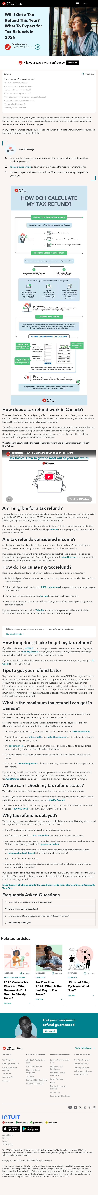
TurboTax (53, 529)
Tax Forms (6, 1073)
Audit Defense (12, 779)
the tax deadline (41, 835)
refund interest (68, 557)
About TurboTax (81, 1074)
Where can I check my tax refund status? (19, 100)
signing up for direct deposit (21, 853)
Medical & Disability (35, 1083)
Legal (4, 1141)
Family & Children (34, 1066)
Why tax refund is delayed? (14, 104)
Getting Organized (10, 1064)
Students (30, 1076)
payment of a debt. (50, 844)
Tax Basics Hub (8, 1060)
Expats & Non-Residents (36, 1080)
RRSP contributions (50, 587)
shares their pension (27, 763)
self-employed (16, 746)
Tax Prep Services (81, 1067)
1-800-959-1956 (20, 809)
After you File (8, 1077)
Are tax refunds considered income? (18, 86)
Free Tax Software (82, 1060)
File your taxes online (20, 167)
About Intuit (7, 1135)
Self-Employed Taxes (83, 1071)
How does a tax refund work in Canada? (19, 79)
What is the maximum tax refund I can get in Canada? (25, 97)
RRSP (52, 1082)
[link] (17, 977)
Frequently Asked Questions (15, 108)
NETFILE (29, 648)
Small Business (56, 1079)
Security (5, 1081)
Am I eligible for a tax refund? (15, 83)
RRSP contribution (81, 731)
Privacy (5, 1138)
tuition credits (35, 737)
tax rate (44, 596)
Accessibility (7, 1144)
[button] (90, 3)
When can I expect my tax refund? (17, 93)
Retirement (55, 1092)
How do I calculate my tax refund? (17, 90)
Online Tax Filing (81, 1064)
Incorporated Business (60, 1096)
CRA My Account (30, 651)
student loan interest (56, 737)
